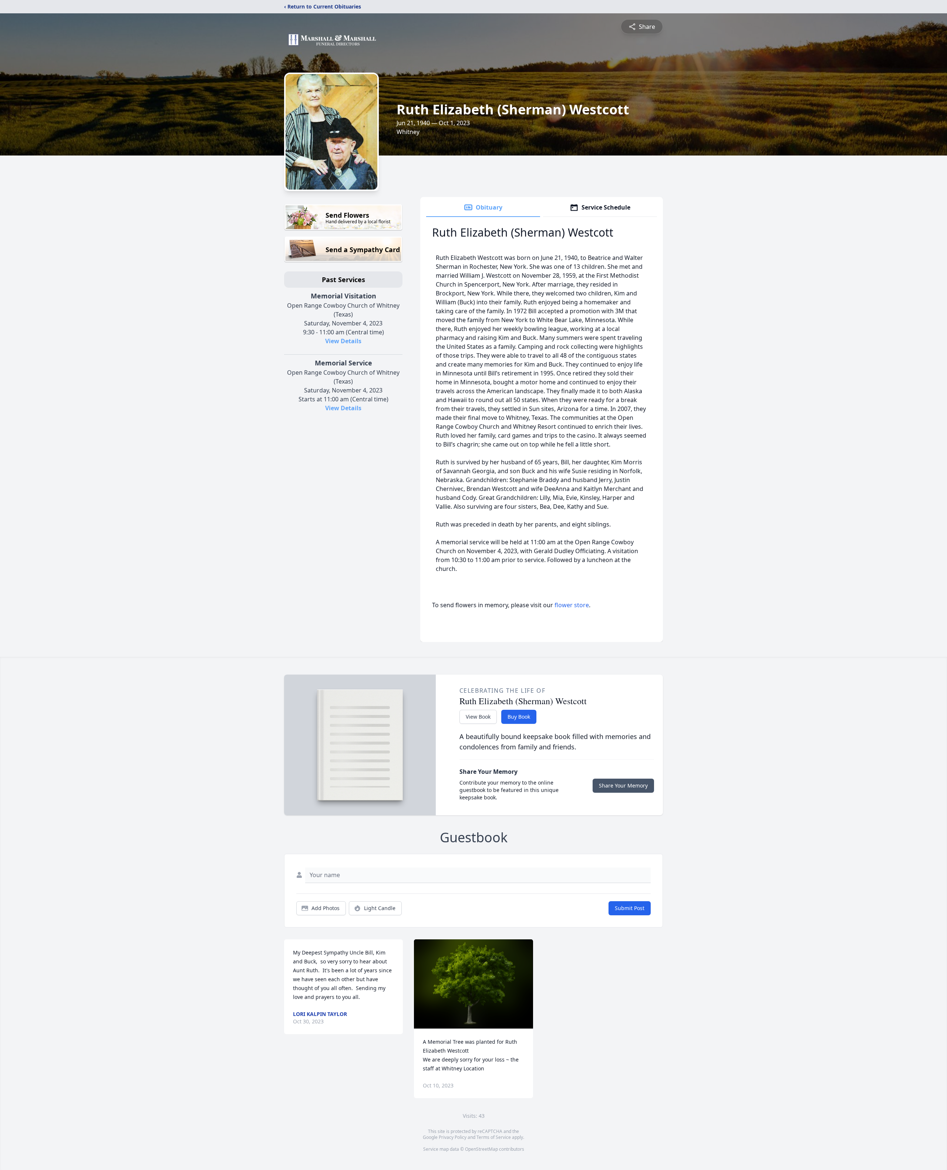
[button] (473, 984)
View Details (343, 341)
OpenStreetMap (481, 1149)
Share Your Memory (623, 785)
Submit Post (629, 908)
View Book (478, 716)
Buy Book (519, 716)
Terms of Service (493, 1137)
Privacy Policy (452, 1137)
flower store (572, 605)
